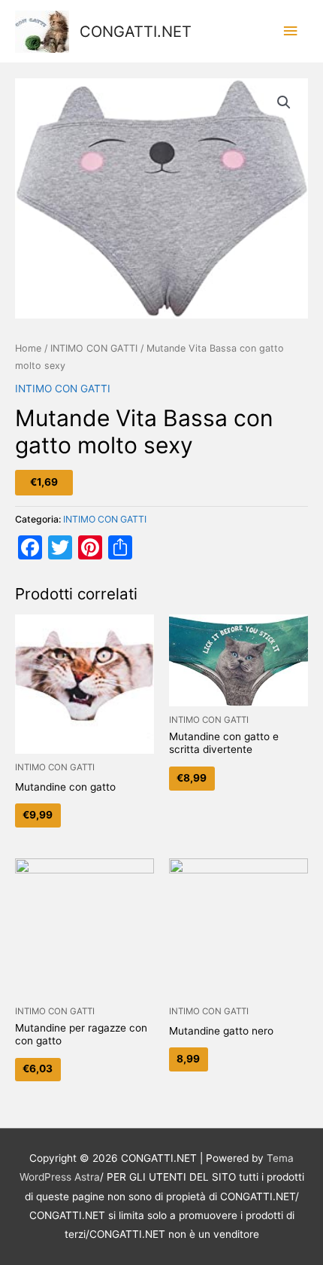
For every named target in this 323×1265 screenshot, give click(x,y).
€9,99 (38, 815)
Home (28, 348)
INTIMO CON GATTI (93, 348)
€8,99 (192, 778)
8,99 (188, 1059)
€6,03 (38, 1068)
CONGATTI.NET (136, 32)
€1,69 (44, 482)
